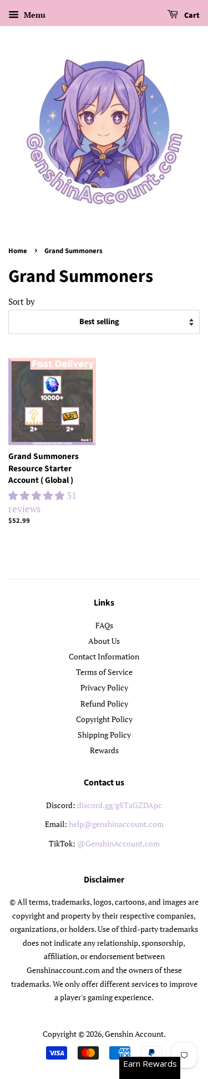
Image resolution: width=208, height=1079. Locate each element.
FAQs (104, 625)
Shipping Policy (104, 734)
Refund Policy (104, 703)
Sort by (21, 301)
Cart (191, 15)
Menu (33, 14)
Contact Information (104, 656)
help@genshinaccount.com (116, 824)
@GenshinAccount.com (118, 843)
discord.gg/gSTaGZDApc (119, 805)
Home (17, 251)
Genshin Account (134, 1033)
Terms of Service (104, 672)
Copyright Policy (104, 719)
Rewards (104, 750)
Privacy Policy (104, 687)
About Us (104, 641)
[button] (37, 495)
